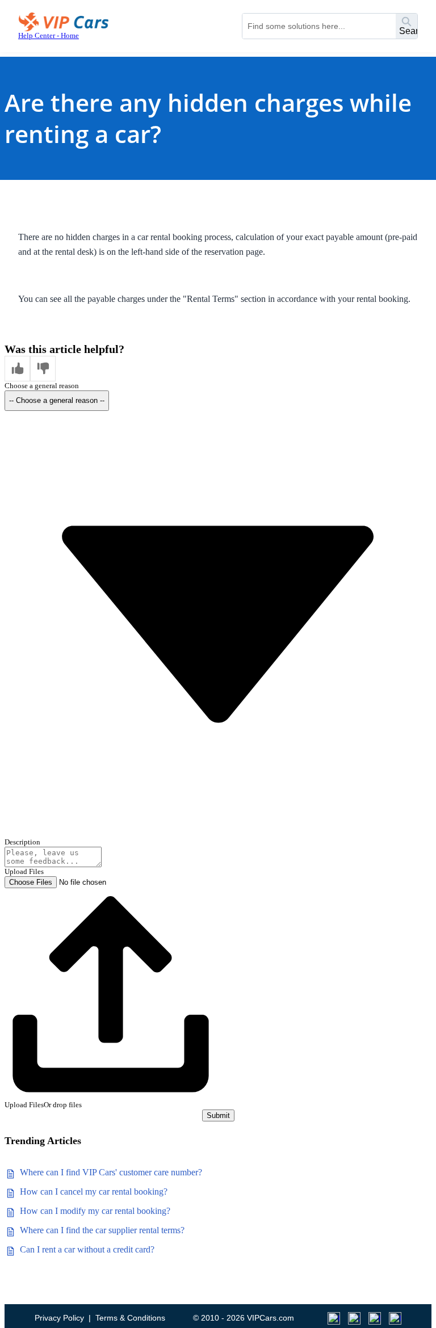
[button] (17, 368)
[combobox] (319, 26)
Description (22, 842)
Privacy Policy (59, 1317)
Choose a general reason (42, 385)
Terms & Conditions (130, 1317)
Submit (218, 1115)
